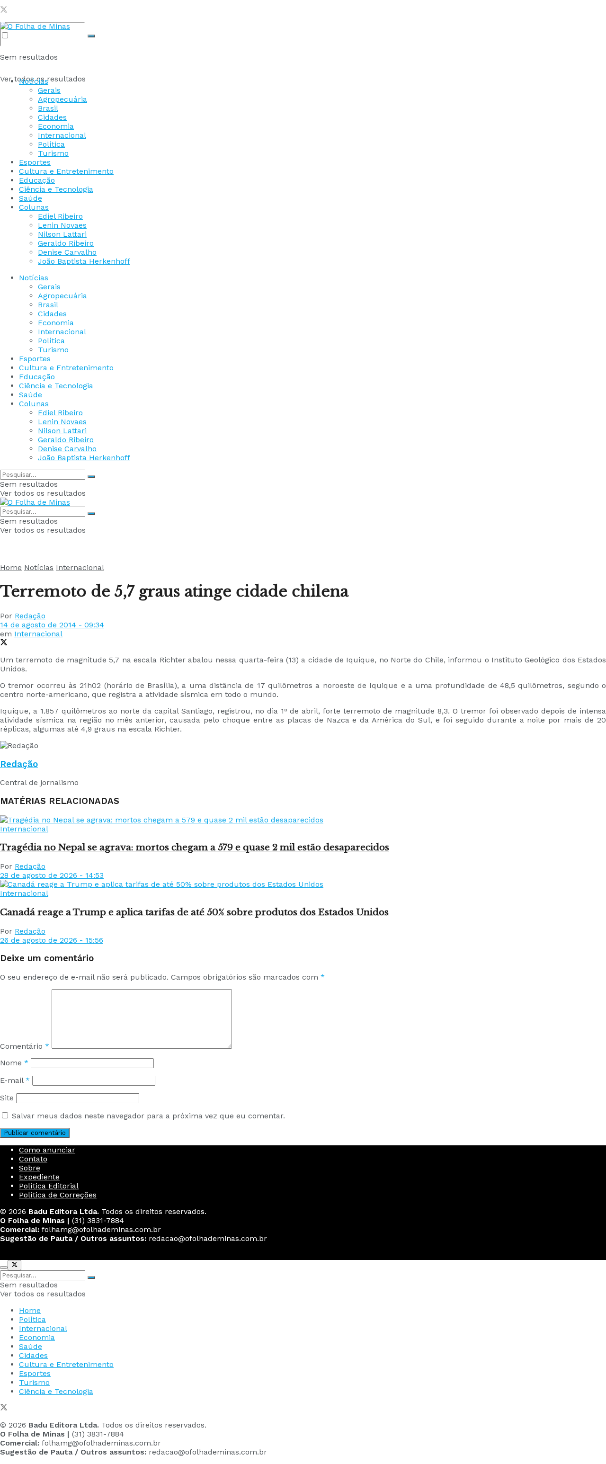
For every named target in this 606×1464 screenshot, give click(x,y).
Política (51, 144)
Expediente (39, 1176)
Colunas (34, 207)
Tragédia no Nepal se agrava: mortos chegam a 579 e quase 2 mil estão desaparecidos (194, 847)
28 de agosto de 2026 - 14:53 (52, 875)
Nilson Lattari (62, 234)
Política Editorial (49, 1185)
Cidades (52, 117)
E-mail (15, 1080)
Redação (30, 615)
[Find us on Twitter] (4, 10)
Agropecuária (62, 99)
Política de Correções (58, 1194)
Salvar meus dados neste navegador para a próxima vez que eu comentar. (148, 1115)
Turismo (53, 153)
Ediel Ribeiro (60, 216)
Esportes (35, 162)
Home (11, 567)
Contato (33, 1158)
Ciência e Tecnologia (56, 189)
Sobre (29, 1167)
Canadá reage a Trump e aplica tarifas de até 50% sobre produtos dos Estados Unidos (194, 912)
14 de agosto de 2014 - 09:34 (52, 624)
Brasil (48, 108)
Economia (56, 126)
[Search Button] (91, 36)
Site (7, 1097)
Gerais (49, 90)
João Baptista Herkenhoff (84, 261)
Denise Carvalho (67, 252)
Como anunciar (47, 1149)
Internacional (62, 135)
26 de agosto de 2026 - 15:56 (51, 940)
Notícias (33, 81)
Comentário (24, 1046)
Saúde (30, 198)
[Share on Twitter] (4, 643)
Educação (37, 180)
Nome (14, 1062)
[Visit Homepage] (35, 26)
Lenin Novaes (62, 225)
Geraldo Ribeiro (66, 243)
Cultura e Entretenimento (66, 171)
